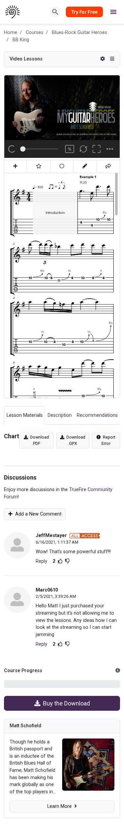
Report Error (108, 440)
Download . (38, 440)
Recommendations (97, 415)
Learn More (60, 806)
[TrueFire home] (12, 11)
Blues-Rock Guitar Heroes (79, 32)
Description (60, 415)
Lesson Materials (25, 415)
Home (10, 32)
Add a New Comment (37, 514)
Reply (41, 561)
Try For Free (84, 12)
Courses (34, 32)
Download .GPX (74, 440)
